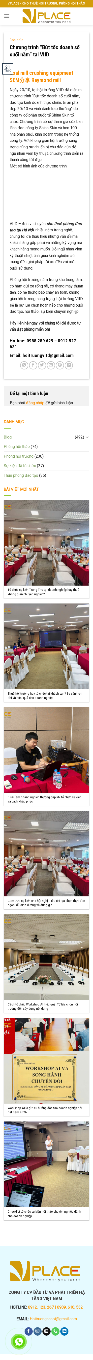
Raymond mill (46, 80)
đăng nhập (35, 402)
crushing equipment (51, 73)
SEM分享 (20, 80)
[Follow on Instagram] (37, 1331)
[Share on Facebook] (33, 365)
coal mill (19, 73)
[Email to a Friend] (51, 365)
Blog (8, 437)
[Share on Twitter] (42, 365)
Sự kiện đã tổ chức (20, 465)
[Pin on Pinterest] (60, 365)
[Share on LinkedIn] (69, 365)
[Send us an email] (46, 1331)
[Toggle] (87, 437)
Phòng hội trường (18, 456)
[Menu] (7, 16)
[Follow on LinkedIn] (64, 1331)
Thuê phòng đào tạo (21, 475)
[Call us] (55, 1331)
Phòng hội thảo (17, 446)
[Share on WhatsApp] (24, 365)
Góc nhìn (17, 40)
